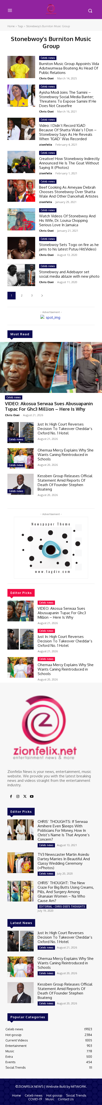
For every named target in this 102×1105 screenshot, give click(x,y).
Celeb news (13, 397)
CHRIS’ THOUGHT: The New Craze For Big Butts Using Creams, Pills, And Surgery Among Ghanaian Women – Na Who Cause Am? (66, 891)
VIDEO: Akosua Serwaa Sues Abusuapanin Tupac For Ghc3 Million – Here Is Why (49, 406)
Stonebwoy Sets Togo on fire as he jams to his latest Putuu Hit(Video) (69, 246)
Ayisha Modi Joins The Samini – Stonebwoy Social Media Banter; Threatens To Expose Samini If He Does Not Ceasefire (67, 99)
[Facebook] (10, 796)
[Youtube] (31, 796)
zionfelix (45, 144)
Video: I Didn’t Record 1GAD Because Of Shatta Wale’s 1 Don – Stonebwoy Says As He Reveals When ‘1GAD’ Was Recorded (68, 132)
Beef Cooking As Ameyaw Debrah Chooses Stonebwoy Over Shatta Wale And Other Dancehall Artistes (68, 192)
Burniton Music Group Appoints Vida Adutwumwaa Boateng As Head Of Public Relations (69, 68)
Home (11, 26)
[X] (24, 796)
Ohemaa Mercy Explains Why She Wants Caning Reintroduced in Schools (66, 454)
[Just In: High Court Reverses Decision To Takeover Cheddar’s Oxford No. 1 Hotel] (20, 432)
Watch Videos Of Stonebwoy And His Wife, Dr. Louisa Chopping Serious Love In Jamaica (67, 220)
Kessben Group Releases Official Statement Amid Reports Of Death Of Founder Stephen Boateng (65, 483)
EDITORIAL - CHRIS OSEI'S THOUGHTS (62, 906)
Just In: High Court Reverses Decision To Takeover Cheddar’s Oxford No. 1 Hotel (65, 428)
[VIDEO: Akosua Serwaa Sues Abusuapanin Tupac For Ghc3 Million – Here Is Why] (51, 367)
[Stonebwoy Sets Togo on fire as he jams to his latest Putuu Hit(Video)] (21, 248)
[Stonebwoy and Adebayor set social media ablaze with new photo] (21, 275)
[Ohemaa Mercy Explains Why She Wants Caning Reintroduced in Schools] (20, 458)
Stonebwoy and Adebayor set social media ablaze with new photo (69, 274)
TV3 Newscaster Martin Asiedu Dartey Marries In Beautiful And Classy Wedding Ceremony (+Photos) (64, 861)
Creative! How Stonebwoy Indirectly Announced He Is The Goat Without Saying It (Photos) (69, 163)
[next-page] (42, 295)
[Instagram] (17, 796)
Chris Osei (12, 415)
